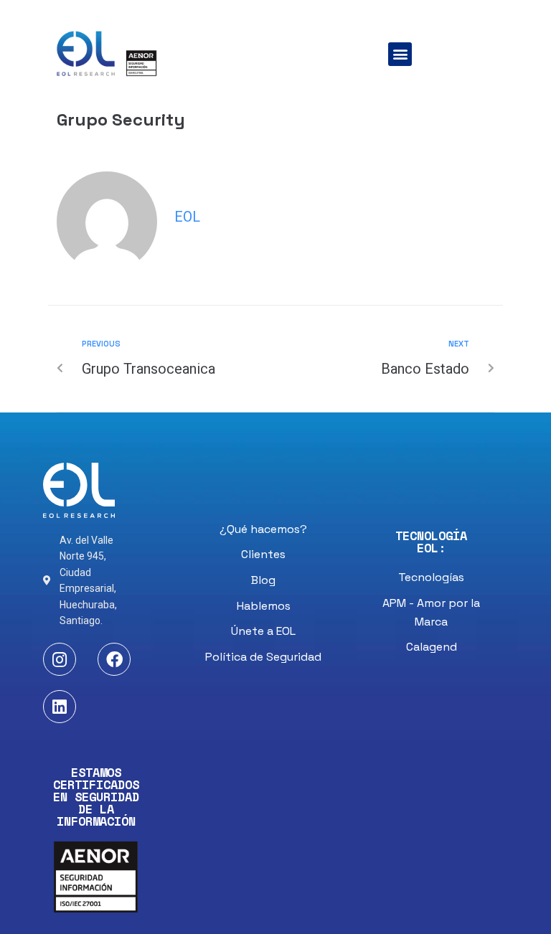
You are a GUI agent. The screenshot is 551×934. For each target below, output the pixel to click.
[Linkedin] (59, 706)
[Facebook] (114, 659)
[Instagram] (59, 659)
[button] (400, 54)
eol (187, 216)
